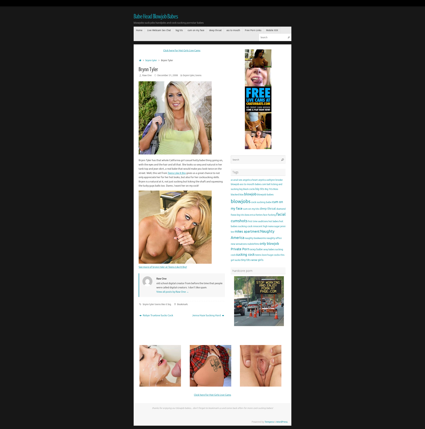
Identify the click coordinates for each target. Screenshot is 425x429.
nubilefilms (253, 244)
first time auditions (258, 221)
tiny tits (246, 260)
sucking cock (245, 255)
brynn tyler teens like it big (157, 304)
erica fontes (256, 215)
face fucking (269, 215)
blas (241, 194)
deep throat (268, 209)
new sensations (239, 244)
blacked (235, 194)
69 (232, 180)
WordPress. (282, 422)
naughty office (274, 238)
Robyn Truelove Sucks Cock (157, 315)
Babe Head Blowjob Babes (156, 16)
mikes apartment (247, 231)
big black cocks (247, 189)
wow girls (257, 260)
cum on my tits (251, 209)
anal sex (237, 180)
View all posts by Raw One (172, 291)
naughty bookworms (255, 238)
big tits (259, 189)
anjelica (262, 180)
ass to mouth (247, 184)
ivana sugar (274, 226)
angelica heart (250, 180)
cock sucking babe (261, 202)
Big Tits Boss (271, 189)
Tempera (269, 422)
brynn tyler (151, 60)
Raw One (147, 75)
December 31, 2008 (167, 75)
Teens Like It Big (177, 173)
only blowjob (269, 244)
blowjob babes (265, 194)
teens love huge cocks (267, 255)
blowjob (250, 194)
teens (198, 75)
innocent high (260, 226)
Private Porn (240, 249)
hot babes (273, 221)
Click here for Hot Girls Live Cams (181, 50)
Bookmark (182, 304)
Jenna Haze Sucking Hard (206, 315)
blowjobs (241, 201)
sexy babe (256, 249)
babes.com (260, 184)
